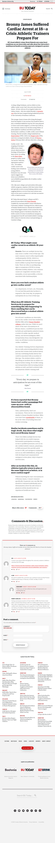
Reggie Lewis (35, 136)
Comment (7, 627)
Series (25, 741)
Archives (38, 741)
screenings (33, 402)
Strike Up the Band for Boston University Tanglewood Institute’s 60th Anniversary (44, 698)
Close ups (31, 741)
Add (40, 507)
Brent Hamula (31, 201)
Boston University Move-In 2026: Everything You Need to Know (27, 719)
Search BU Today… (25, 795)
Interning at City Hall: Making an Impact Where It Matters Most (45, 688)
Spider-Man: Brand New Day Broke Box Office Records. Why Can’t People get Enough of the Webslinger (9, 684)
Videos (20, 741)
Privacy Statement (33, 822)
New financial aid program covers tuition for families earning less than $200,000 (27, 676)
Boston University (8, 1)
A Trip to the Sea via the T (45, 714)
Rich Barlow (28, 95)
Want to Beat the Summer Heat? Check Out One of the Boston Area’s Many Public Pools (27, 698)
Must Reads (14, 741)
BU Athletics (28, 499)
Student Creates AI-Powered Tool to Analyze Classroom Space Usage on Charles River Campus (27, 667)
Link (19, 569)
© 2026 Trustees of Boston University (19, 822)
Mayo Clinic (18, 156)
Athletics (14, 499)
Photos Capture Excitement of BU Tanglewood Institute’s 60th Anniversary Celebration (26, 687)
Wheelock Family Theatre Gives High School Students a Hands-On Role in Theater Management (9, 703)
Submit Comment (20, 645)
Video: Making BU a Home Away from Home (9, 674)
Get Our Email (26, 748)
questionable (30, 417)
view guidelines (7, 628)
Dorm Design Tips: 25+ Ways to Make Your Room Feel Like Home (9, 666)
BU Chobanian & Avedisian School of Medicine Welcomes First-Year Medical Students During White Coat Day (27, 709)
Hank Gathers (15, 136)
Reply (14, 569)
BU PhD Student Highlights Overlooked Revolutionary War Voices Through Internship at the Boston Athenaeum (45, 678)
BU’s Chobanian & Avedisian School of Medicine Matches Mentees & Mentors (43, 667)
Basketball (21, 499)
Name (5, 635)
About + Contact (46, 741)
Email (5, 639)
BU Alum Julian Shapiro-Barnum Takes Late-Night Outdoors (9, 720)
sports (35, 499)
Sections (7, 741)
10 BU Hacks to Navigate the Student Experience (9, 712)
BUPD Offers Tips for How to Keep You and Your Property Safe (9, 694)
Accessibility (41, 822)
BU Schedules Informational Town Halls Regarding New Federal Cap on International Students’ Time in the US (45, 723)
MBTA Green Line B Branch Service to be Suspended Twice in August (45, 707)
